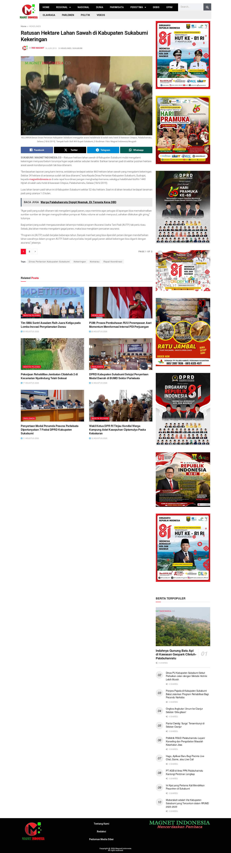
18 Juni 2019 (50, 48)
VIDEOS (101, 15)
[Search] (207, 7)
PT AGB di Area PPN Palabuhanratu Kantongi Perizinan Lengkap (184, 772)
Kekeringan (80, 261)
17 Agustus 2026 (30, 382)
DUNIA (99, 7)
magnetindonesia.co (40, 179)
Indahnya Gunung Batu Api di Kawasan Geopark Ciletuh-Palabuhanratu (176, 654)
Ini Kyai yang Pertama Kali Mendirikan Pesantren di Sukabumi (185, 787)
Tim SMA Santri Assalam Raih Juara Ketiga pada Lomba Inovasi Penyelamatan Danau (51, 324)
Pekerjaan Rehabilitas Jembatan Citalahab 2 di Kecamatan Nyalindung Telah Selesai (49, 376)
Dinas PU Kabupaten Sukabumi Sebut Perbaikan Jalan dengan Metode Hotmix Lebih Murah (186, 676)
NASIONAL (83, 7)
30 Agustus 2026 (30, 331)
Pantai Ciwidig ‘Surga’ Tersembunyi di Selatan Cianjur (185, 725)
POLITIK (85, 15)
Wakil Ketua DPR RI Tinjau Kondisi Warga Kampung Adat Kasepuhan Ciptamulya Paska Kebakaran (117, 429)
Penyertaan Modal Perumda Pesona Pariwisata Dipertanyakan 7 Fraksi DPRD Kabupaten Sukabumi (49, 429)
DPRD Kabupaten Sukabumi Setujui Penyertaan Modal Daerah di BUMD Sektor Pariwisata (118, 376)
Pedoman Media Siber (101, 839)
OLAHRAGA (49, 15)
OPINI (169, 7)
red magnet (38, 48)
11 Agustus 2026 (30, 438)
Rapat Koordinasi (112, 261)
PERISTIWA (136, 7)
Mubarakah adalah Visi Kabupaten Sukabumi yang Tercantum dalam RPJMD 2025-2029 (187, 803)
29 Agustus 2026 (99, 331)
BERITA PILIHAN (32, 315)
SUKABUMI (77, 48)
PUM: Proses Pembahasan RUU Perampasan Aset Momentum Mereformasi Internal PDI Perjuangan (120, 324)
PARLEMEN (68, 15)
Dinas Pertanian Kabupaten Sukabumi (49, 261)
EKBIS (156, 7)
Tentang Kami (101, 823)
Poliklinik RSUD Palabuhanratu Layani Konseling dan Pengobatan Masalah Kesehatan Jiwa (185, 741)
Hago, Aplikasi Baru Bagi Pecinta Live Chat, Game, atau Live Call (185, 757)
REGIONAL (62, 7)
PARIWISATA (117, 7)
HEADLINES (35, 26)
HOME (46, 7)
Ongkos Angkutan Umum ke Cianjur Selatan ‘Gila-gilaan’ (184, 710)
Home (23, 26)
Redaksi (101, 831)
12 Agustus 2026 (99, 382)
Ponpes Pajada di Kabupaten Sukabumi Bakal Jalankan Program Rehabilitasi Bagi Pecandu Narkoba (187, 694)
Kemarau (95, 261)
